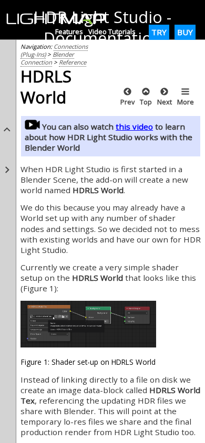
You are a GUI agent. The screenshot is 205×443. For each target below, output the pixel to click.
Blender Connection (47, 58)
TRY (159, 32)
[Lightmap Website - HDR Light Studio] (60, 19)
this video (134, 126)
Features (69, 31)
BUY (185, 32)
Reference (72, 62)
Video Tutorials (112, 31)
